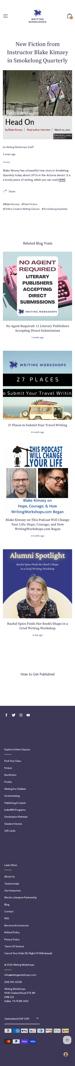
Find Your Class (12, 761)
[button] (69, 16)
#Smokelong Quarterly (54, 209)
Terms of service (14, 946)
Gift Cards (9, 830)
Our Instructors (12, 890)
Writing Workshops (23, 964)
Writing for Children (15, 789)
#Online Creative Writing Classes (21, 209)
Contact (8, 911)
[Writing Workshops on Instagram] (21, 715)
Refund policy (12, 932)
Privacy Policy (11, 939)
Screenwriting (12, 795)
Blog (6, 904)
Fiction (8, 768)
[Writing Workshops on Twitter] (14, 715)
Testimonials (11, 883)
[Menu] (5, 16)
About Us (9, 876)
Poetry (8, 781)
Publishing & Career (15, 803)
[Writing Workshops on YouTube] (28, 715)
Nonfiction (10, 775)
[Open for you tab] (65, 1054)
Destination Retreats (16, 816)
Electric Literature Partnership (20, 897)
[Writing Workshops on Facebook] (6, 715)
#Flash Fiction (29, 204)
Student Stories (13, 823)
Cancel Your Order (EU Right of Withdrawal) (28, 953)
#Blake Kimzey (11, 204)
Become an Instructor (16, 925)
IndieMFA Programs (15, 809)
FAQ (6, 918)
